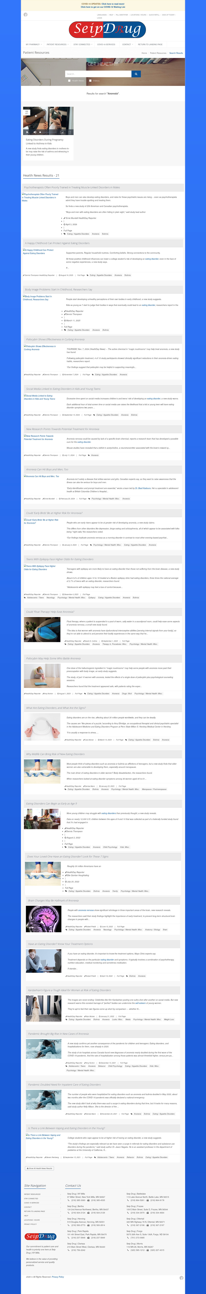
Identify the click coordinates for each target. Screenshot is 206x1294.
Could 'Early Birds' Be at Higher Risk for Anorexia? (54, 513)
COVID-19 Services (106, 44)
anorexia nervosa (86, 910)
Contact (126, 44)
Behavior (101, 1066)
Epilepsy (91, 597)
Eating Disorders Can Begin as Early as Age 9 (51, 803)
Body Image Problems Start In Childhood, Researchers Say (58, 289)
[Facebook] (25, 15)
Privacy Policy (30, 1224)
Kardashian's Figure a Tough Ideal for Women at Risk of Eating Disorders (69, 990)
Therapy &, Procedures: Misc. (114, 644)
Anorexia (95, 233)
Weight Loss (169, 1019)
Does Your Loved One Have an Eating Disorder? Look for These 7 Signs (67, 856)
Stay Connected (82, 44)
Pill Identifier (122, 15)
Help (111, 15)
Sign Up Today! (168, 15)
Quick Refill (154, 15)
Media (128, 1019)
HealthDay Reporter (74, 311)
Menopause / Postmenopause (154, 789)
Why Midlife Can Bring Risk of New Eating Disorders (55, 754)
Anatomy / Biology (152, 929)
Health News (78, 80)
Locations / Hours (138, 15)
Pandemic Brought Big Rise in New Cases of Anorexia (58, 1033)
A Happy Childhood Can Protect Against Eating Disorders (57, 243)
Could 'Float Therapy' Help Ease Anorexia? (50, 611)
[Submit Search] (136, 74)
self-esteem (140, 1003)
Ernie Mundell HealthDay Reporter (80, 218)
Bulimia (105, 233)
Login (99, 18)
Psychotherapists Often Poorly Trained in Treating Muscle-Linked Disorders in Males (72, 187)
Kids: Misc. (124, 847)
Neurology (51, 597)
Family (115, 891)
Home (144, 53)
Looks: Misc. (117, 1019)
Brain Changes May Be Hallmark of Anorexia (53, 900)
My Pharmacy (33, 44)
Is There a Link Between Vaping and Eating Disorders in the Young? (66, 1128)
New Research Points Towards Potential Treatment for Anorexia (62, 429)
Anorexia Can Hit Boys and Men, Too (47, 469)
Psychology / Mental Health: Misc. (106, 498)
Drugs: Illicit (127, 693)
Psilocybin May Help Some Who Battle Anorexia (53, 658)
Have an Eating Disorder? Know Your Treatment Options (60, 944)
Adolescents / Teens (35, 597)
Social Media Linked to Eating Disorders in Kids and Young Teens (63, 388)
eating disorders (109, 813)
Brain (165, 929)
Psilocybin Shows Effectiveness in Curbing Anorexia (55, 339)
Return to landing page (150, 44)
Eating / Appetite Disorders (78, 233)
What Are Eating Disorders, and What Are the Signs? (55, 707)
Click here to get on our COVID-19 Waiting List (103, 6)
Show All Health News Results (40, 1168)
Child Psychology (110, 847)
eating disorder (151, 258)
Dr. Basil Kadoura (143, 488)
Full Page (68, 230)
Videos (96, 80)
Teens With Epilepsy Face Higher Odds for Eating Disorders (59, 559)
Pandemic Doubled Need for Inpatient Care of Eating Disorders (64, 1084)
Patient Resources (56, 44)
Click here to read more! (113, 3)
